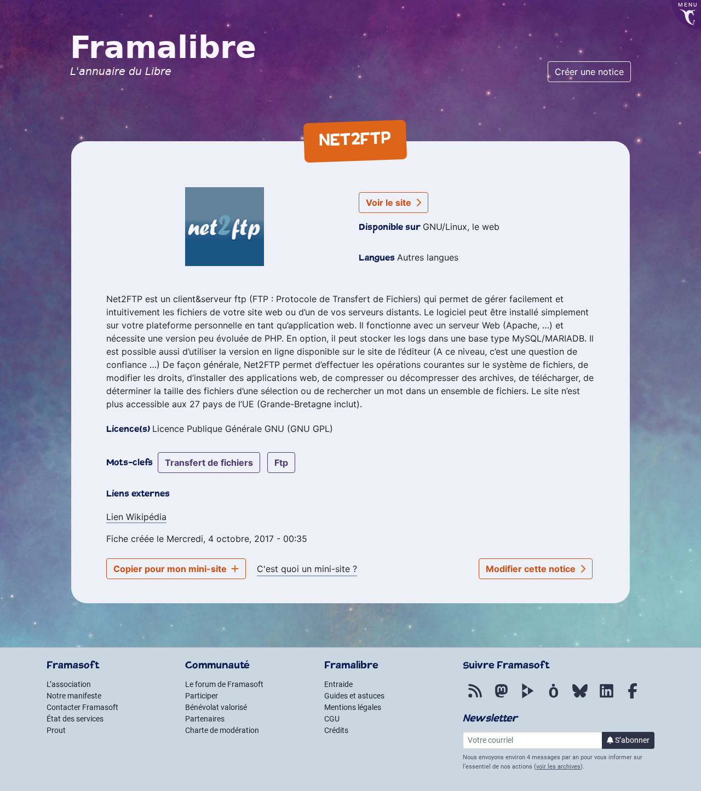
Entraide (338, 684)
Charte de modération (222, 730)
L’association (69, 684)
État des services (75, 718)
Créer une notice (589, 71)
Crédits (336, 730)
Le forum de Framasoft (224, 684)
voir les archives (558, 766)
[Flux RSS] (475, 696)
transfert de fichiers (209, 462)
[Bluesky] (580, 696)
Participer (201, 695)
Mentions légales (352, 707)
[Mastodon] (501, 696)
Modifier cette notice (532, 568)
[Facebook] (632, 696)
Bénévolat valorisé (216, 707)
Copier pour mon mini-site (171, 568)
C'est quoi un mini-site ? (307, 568)
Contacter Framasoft (82, 707)
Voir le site (389, 202)
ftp (281, 462)
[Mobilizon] (554, 696)
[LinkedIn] (606, 696)
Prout (56, 730)
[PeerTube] (527, 696)
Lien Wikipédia (136, 516)
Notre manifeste (74, 695)
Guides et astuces (354, 695)
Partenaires (205, 718)
